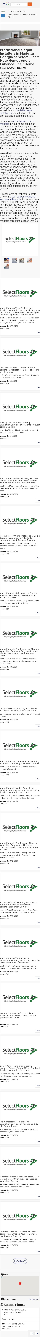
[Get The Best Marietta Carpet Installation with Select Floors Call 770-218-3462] (29, 260)
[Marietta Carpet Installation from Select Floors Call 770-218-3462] (6, 260)
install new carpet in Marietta (17, 122)
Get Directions (34, 1299)
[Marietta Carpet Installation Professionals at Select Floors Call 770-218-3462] (6, 266)
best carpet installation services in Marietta (18, 198)
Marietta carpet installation (16, 112)
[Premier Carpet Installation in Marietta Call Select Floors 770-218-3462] (14, 260)
